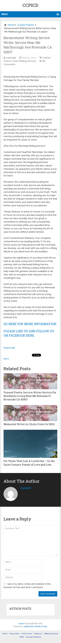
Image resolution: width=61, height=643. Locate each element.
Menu (4, 14)
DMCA (22, 637)
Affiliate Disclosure (51, 634)
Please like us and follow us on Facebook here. (29, 333)
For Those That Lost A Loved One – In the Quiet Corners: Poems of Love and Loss (29, 462)
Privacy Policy (14, 634)
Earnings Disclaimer (33, 637)
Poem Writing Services (24, 61)
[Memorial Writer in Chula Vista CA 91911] (30, 413)
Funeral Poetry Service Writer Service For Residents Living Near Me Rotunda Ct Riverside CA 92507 (30, 396)
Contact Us (38, 634)
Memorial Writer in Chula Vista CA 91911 (29, 424)
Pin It (6, 359)
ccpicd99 (11, 57)
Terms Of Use (27, 634)
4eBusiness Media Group (35, 626)
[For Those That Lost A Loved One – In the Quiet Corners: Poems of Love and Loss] (30, 444)
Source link (9, 347)
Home (11, 25)
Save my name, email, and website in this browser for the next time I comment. (27, 586)
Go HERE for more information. (30, 324)
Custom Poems (25, 25)
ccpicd (30, 5)
